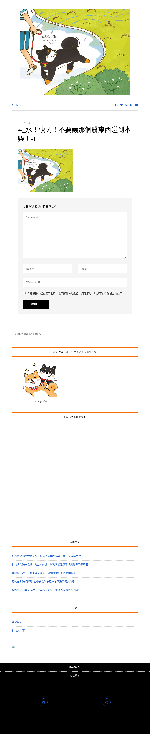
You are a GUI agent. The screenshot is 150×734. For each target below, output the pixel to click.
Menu (16, 105)
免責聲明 (75, 675)
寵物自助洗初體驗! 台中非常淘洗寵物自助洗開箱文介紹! (43, 581)
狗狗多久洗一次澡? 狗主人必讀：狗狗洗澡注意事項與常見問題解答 (50, 564)
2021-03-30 (27, 123)
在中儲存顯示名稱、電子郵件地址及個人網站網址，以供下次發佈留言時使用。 (76, 293)
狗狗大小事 (18, 630)
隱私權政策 (75, 667)
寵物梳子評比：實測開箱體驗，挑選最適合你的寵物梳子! (44, 573)
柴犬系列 (17, 622)
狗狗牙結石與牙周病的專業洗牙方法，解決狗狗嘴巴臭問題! (45, 590)
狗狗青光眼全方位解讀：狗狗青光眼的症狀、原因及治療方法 (46, 556)
